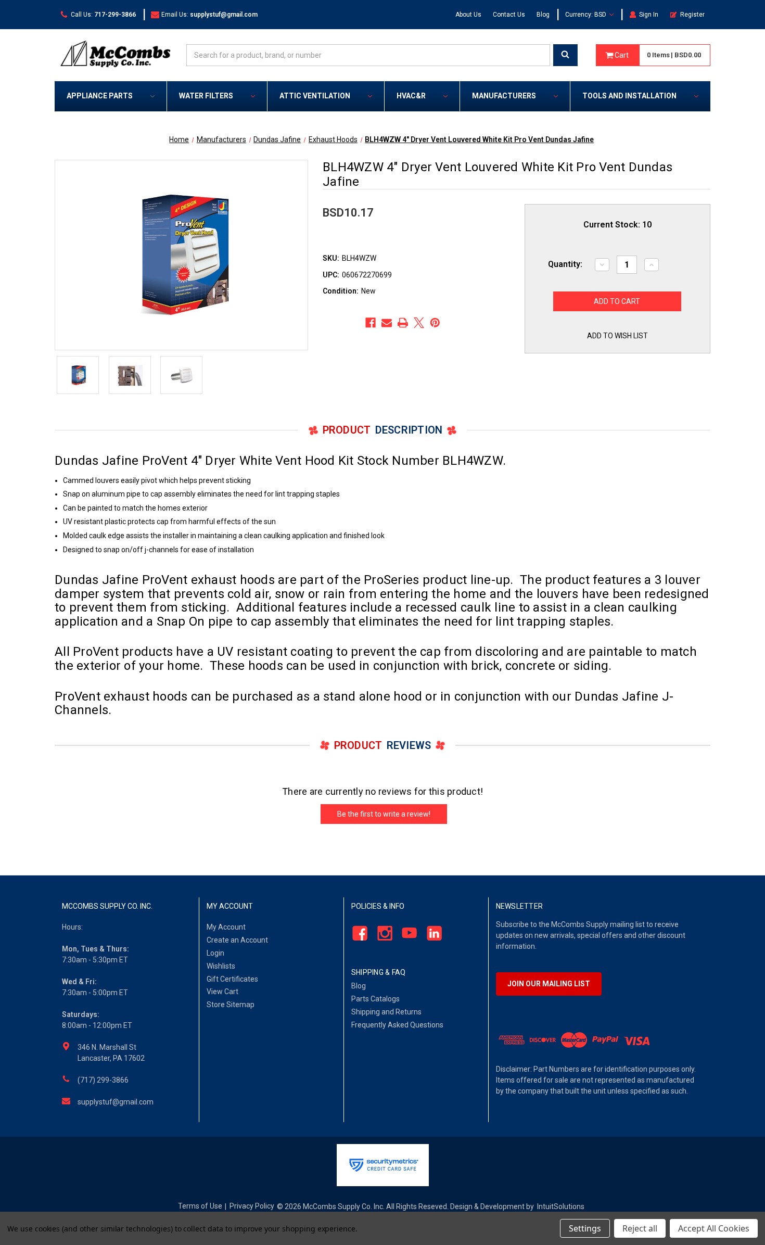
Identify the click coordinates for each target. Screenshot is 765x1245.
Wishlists (221, 966)
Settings (585, 1228)
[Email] (386, 322)
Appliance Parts (100, 96)
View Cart (222, 991)
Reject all (639, 1228)
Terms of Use (200, 1206)
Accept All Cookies (713, 1228)
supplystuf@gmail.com (116, 1102)
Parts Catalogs (375, 999)
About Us (468, 14)
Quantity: (565, 264)
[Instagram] (382, 933)
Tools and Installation (629, 96)
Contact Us (509, 14)
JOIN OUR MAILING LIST (548, 984)
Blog (543, 14)
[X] (419, 322)
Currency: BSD (586, 14)
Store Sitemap (230, 1004)
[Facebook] (370, 322)
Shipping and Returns (386, 1012)
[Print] (403, 322)
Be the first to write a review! (383, 814)
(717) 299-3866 (103, 1080)
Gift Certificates (232, 979)
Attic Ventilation (314, 96)
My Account (226, 927)
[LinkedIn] (432, 933)
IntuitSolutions (560, 1206)
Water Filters (206, 96)
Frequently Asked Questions (397, 1025)
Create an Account (237, 940)
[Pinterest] (435, 322)
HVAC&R (411, 96)
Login (215, 953)
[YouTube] (407, 933)
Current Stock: (617, 225)
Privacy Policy (252, 1206)
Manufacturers (504, 96)
